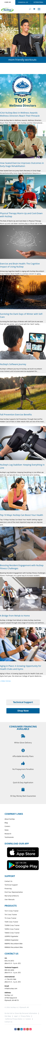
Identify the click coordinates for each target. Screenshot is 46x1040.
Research (8, 834)
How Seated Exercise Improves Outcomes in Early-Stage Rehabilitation (22, 164)
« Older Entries (5, 681)
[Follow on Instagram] (24, 1029)
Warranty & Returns (12, 896)
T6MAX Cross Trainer (12, 933)
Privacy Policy (25, 1016)
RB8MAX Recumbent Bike (14, 947)
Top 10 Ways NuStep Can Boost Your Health (21, 515)
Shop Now (23, 710)
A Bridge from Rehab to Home (15, 615)
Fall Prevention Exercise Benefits (16, 414)
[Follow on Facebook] (15, 1029)
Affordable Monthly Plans (23, 756)
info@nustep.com (11, 988)
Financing (8, 888)
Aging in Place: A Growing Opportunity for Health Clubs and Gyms (20, 667)
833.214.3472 (9, 961)
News (7, 830)
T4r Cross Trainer (11, 914)
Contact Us (8, 881)
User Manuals (10, 899)
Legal (16, 1016)
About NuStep (10, 819)
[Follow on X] (18, 1029)
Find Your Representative (14, 892)
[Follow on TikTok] (30, 1029)
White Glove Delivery (23, 742)
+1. (10, 979)
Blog (6, 823)
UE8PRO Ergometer (11, 936)
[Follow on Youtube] (27, 1029)
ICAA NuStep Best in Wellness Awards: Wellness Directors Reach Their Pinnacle (20, 114)
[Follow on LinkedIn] (21, 1029)
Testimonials (9, 837)
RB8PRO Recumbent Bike (13, 944)
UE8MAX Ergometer (12, 940)
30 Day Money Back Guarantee (23, 796)
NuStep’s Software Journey (13, 364)
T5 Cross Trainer (10, 918)
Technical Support (23, 702)
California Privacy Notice (13, 1019)
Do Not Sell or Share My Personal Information (21, 1013)
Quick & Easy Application (23, 782)
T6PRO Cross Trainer (12, 929)
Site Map (8, 1016)
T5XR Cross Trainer (11, 922)
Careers (7, 826)
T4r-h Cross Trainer (12, 911)
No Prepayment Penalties (23, 769)
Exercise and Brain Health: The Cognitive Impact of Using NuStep (20, 265)
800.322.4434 (9, 970)
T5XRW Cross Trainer (12, 925)
